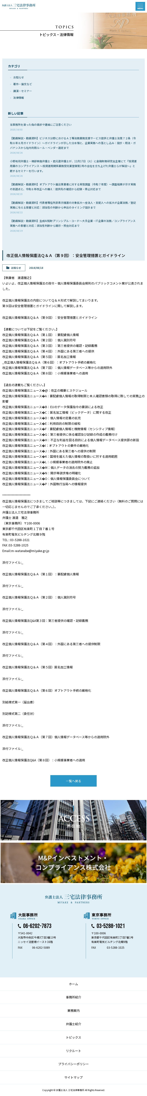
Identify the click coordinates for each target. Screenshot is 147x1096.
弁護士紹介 (73, 1024)
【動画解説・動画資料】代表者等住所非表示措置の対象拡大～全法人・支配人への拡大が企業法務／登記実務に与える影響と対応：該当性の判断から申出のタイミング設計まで (73, 207)
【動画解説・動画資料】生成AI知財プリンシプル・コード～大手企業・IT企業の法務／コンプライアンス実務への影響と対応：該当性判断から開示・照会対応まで (73, 225)
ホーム (73, 984)
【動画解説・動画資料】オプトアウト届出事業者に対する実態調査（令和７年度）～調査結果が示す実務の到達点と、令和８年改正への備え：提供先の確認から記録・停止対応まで (73, 189)
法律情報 (18, 97)
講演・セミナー (22, 91)
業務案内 (73, 1010)
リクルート (73, 1050)
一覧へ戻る (73, 781)
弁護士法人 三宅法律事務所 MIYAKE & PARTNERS (19, 6)
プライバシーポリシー (73, 1064)
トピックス (73, 1037)
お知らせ (18, 77)
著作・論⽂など (22, 84)
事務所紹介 (73, 997)
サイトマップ (73, 1077)
